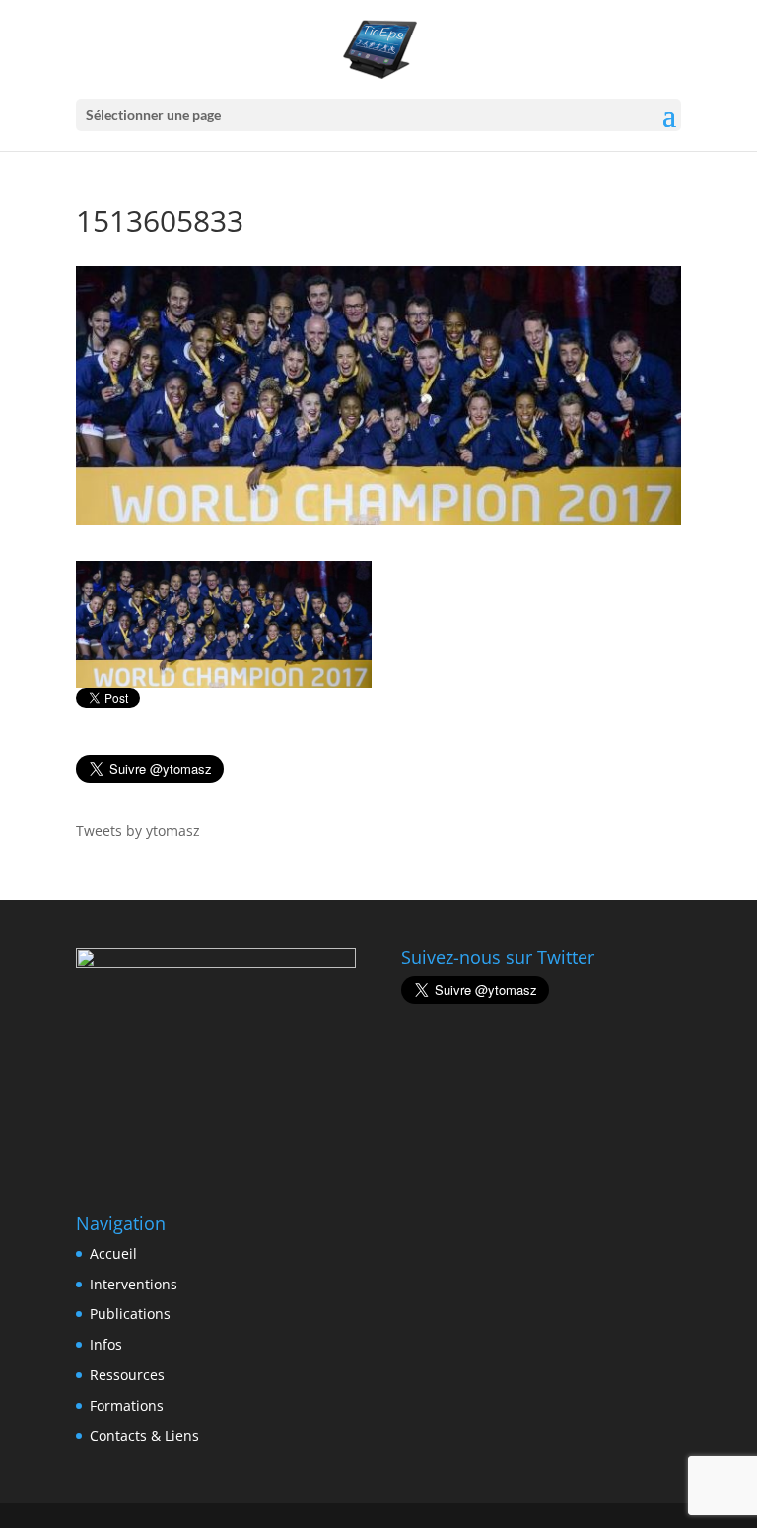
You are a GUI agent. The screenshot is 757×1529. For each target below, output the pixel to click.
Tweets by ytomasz (138, 830)
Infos (106, 1344)
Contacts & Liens (144, 1435)
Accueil (113, 1253)
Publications (130, 1313)
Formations (127, 1405)
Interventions (133, 1284)
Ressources (127, 1374)
